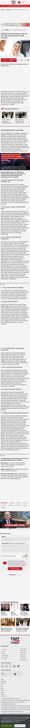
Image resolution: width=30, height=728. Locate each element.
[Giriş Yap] (19, 2)
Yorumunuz (13, 543)
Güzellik (6, 29)
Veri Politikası (23, 656)
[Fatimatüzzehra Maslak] (2, 60)
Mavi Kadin (8, 9)
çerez (27, 717)
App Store (18, 673)
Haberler (3, 9)
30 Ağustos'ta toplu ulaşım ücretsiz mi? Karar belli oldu (18, 6)
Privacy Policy (23, 652)
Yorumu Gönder (15, 568)
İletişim (3, 653)
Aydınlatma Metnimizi (6, 721)
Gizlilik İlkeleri (23, 650)
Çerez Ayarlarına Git (20, 725)
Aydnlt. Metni (23, 657)
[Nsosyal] (28, 60)
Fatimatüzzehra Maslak (13, 60)
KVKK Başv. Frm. (23, 659)
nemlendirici (18, 232)
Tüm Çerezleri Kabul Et (7, 725)
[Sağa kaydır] (27, 118)
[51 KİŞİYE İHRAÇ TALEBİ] (15, 519)
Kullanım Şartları (23, 648)
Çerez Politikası (5, 657)
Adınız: (4, 536)
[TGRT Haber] (13, 2)
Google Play (7, 673)
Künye (3, 651)
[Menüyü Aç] (4, 2)
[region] (15, 721)
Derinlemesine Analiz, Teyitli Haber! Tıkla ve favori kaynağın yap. (16, 24)
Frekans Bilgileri (5, 655)
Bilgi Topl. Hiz (23, 654)
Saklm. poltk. (4, 658)
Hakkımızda (4, 649)
